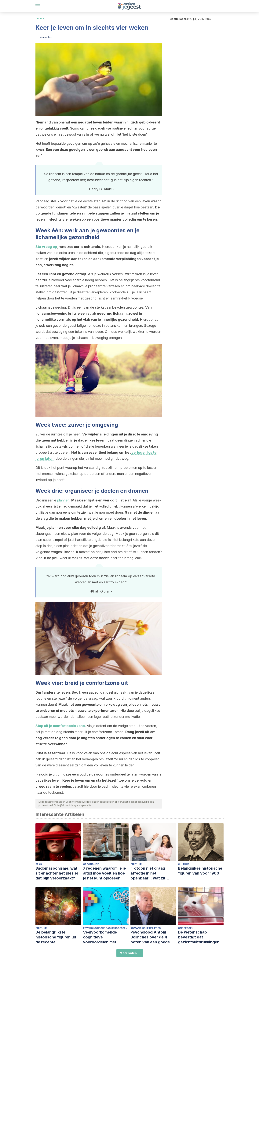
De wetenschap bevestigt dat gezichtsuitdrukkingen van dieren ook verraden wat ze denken (200, 937)
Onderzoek (185, 928)
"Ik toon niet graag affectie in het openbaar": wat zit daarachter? (147, 873)
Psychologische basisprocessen (105, 928)
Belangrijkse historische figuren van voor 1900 (200, 870)
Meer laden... (130, 953)
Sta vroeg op (46, 247)
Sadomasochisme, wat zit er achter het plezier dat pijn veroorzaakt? (56, 873)
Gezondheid (91, 864)
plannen (63, 500)
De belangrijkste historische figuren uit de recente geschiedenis (55, 937)
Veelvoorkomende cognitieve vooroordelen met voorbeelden (100, 937)
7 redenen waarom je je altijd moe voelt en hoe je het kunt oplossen (104, 873)
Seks (38, 864)
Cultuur (39, 18)
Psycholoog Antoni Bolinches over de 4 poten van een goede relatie (150, 937)
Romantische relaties (145, 928)
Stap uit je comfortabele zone (60, 726)
